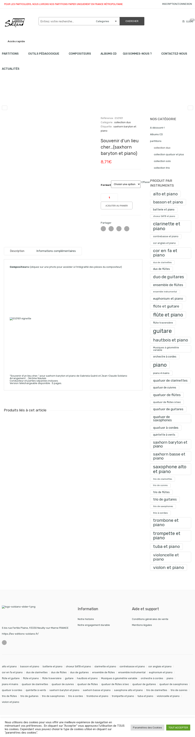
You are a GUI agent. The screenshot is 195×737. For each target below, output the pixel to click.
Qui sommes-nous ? (137, 53)
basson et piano (168, 202)
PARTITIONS (10, 53)
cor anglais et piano (164, 243)
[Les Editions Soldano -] (18, 22)
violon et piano (168, 567)
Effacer (145, 182)
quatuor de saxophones (162, 418)
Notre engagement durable (94, 625)
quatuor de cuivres (164, 387)
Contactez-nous (174, 53)
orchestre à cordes (164, 356)
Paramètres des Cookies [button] (147, 727)
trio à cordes (160, 512)
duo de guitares (168, 276)
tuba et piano (166, 546)
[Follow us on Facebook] (4, 642)
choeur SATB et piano (164, 216)
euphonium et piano (168, 298)
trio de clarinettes (162, 479)
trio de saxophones (163, 506)
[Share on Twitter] (103, 228)
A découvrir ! (157, 127)
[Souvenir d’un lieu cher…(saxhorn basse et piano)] (190, 108)
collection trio (162, 167)
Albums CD (109, 53)
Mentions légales (142, 625)
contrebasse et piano (165, 236)
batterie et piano (163, 209)
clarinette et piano (166, 226)
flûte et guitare (166, 306)
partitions (22, 95)
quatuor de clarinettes (170, 380)
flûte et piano (168, 315)
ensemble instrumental (165, 291)
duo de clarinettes (162, 262)
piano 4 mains (161, 373)
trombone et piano (166, 522)
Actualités (10, 68)
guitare (162, 331)
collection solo (162, 161)
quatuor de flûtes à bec (167, 402)
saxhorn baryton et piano (170, 444)
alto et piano (165, 194)
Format (106, 185)
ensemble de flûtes (168, 285)
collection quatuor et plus (169, 154)
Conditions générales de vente (150, 619)
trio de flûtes (161, 492)
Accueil (6, 95)
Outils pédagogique (43, 53)
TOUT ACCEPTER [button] (178, 727)
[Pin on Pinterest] (126, 228)
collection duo (41, 95)
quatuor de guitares (168, 409)
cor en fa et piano (165, 253)
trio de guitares (165, 499)
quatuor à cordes (165, 428)
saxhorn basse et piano (169, 456)
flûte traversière (163, 322)
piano (160, 365)
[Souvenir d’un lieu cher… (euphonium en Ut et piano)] (4, 108)
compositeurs (80, 53)
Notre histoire (86, 619)
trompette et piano (166, 536)
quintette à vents (164, 434)
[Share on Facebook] (111, 228)
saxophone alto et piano (169, 469)
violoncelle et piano (166, 557)
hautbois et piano (170, 340)
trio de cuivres (160, 485)
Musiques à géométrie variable (166, 348)
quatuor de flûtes (167, 395)
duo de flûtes (161, 269)
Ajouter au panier (116, 205)
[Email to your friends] (118, 228)
